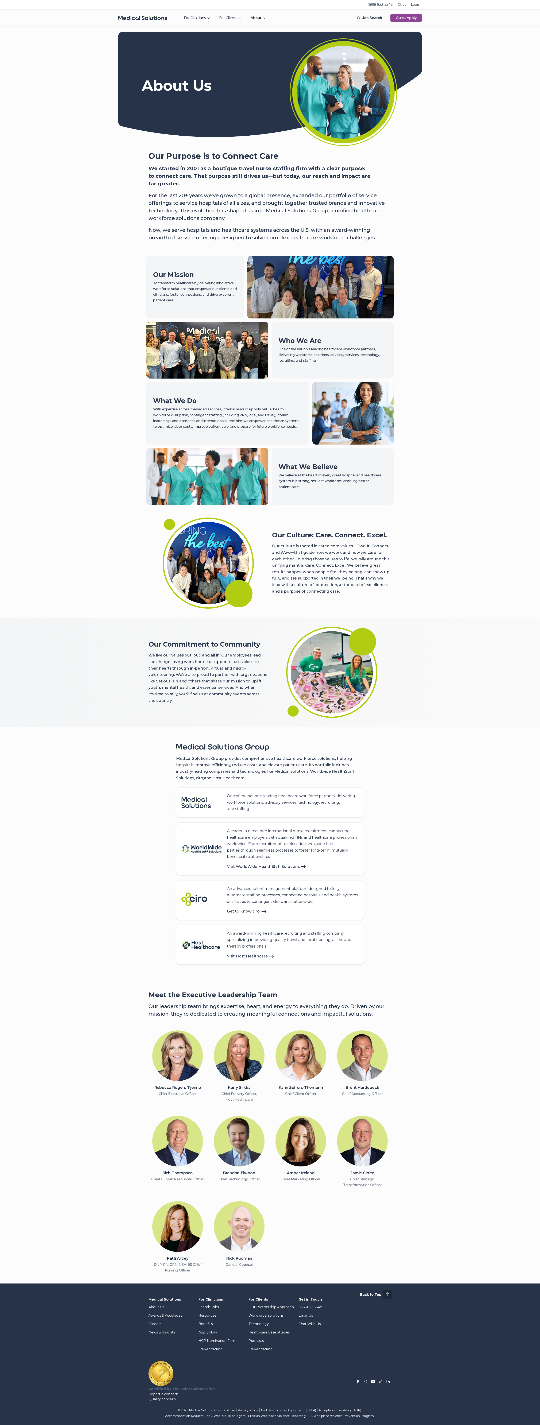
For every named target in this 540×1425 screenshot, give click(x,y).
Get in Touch (310, 1299)
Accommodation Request (184, 1416)
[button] (369, 18)
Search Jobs (208, 1307)
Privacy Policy (248, 1410)
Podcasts (256, 1341)
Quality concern (162, 1399)
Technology (258, 1324)
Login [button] (415, 5)
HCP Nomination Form (217, 1341)
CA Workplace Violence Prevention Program (341, 1416)
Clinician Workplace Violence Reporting (277, 1416)
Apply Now (207, 1332)
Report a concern (163, 1394)
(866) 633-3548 (380, 5)
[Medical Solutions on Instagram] (365, 1381)
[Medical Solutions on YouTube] (373, 1381)
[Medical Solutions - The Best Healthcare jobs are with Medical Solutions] (142, 18)
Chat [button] (402, 5)
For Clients (228, 18)
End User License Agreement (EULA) (288, 1410)
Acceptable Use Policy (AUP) (340, 1410)
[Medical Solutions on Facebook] (357, 1381)
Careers (154, 1324)
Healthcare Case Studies (269, 1332)
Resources (207, 1315)
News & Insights (161, 1332)
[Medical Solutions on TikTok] (380, 1381)
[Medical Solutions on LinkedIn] (388, 1381)
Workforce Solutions (265, 1315)
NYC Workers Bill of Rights (225, 1416)
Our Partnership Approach (271, 1307)
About (256, 18)
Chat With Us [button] (309, 1324)
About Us (156, 1307)
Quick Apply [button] (406, 18)
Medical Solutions (164, 1299)
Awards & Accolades (165, 1315)
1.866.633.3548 (310, 1307)
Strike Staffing (210, 1349)
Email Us (305, 1315)
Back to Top (370, 1295)
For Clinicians (195, 18)
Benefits (205, 1324)
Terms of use (225, 1410)
